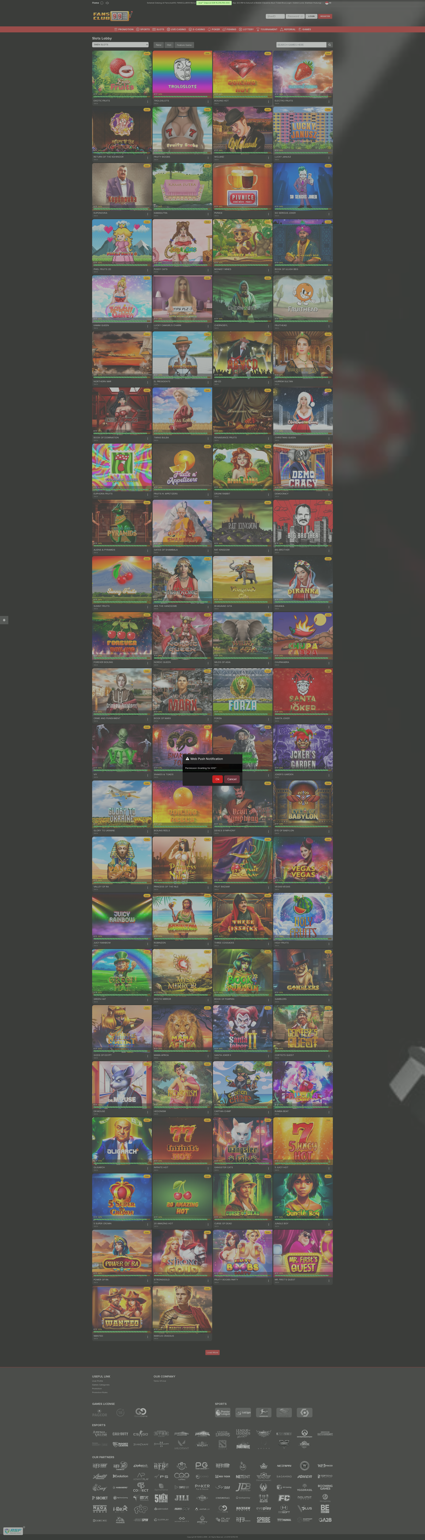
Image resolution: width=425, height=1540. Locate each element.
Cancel (231, 779)
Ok (217, 779)
